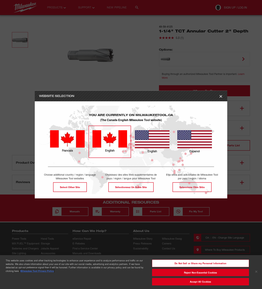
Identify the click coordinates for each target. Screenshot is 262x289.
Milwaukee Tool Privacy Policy (37, 271)
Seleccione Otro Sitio (192, 187)
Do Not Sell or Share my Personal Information (200, 263)
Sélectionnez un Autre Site (131, 187)
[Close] (256, 272)
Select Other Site (70, 187)
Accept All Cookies (200, 281)
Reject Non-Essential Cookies (200, 272)
